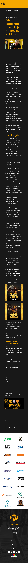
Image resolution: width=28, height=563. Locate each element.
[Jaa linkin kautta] (12, 386)
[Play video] (14, 44)
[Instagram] (11, 552)
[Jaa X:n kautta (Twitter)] (9, 386)
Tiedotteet (7, 379)
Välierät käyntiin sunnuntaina (11, 411)
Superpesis (7, 381)
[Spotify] (17, 552)
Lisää (15, 10)
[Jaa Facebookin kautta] (6, 386)
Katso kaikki (19, 394)
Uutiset (6, 377)
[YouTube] (14, 552)
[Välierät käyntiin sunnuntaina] (14, 403)
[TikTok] (19, 552)
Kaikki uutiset (7, 10)
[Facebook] (9, 552)
